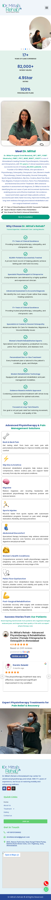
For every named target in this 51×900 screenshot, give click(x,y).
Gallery (6, 812)
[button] (46, 8)
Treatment (8, 809)
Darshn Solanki (20, 665)
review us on (18, 656)
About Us (7, 805)
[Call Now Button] (46, 883)
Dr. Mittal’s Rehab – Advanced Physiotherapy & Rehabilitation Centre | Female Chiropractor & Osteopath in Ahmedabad (28, 636)
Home (6, 802)
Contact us (8, 816)
